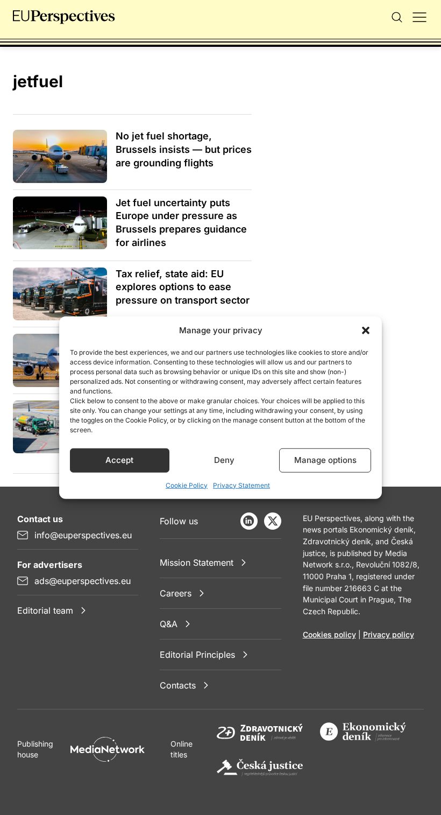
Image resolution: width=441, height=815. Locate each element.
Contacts (178, 685)
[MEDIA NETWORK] (107, 749)
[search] (397, 17)
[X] (272, 521)
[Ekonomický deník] (363, 732)
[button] (365, 330)
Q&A (168, 624)
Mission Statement (196, 562)
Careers (175, 593)
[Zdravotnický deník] (260, 732)
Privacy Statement (241, 485)
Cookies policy (329, 634)
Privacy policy (388, 634)
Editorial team (45, 610)
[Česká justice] (260, 767)
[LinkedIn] (249, 521)
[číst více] (60, 156)
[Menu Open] (419, 17)
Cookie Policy (187, 485)
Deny (224, 460)
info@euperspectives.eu (83, 535)
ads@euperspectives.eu (82, 580)
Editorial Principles (197, 654)
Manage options (325, 460)
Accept (119, 460)
